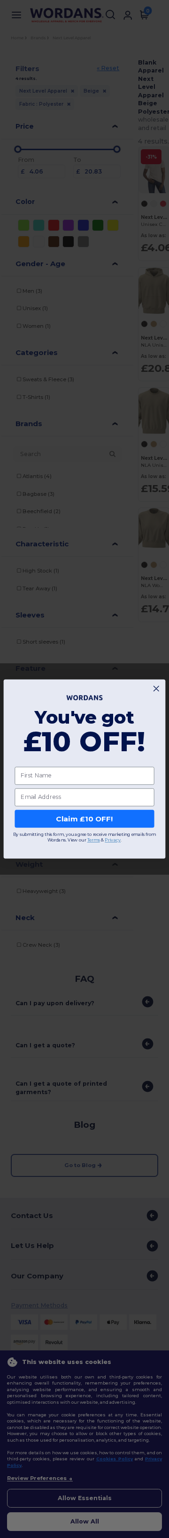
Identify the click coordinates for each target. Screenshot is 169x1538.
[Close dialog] (156, 688)
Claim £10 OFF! (84, 818)
